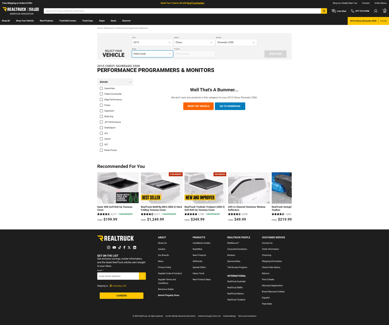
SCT (106, 144)
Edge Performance (113, 99)
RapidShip (197, 249)
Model (218, 37)
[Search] (324, 11)
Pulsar (107, 105)
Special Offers (199, 267)
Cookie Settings (229, 316)
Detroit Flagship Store (168, 295)
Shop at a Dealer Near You (345, 3)
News (160, 261)
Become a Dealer (166, 289)
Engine (177, 49)
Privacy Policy (164, 267)
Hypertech (109, 111)
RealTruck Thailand (236, 299)
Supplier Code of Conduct (170, 273)
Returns (265, 273)
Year (134, 37)
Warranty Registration (272, 285)
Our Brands (163, 255)
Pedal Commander (113, 94)
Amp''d (107, 139)
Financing (266, 255)
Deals (113, 20)
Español (266, 297)
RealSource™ (233, 243)
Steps (102, 20)
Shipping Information (272, 261)
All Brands (197, 261)
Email (100, 270)
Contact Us (267, 243)
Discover (126, 20)
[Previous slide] (100, 197)
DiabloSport (109, 127)
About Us (162, 243)
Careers (161, 249)
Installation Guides (201, 243)
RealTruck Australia (236, 281)
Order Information (270, 249)
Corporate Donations (237, 249)
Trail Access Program (237, 267)
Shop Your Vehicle (25, 20)
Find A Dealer (268, 279)
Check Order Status (271, 267)
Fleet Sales (267, 304)
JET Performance (112, 122)
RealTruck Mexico (235, 293)
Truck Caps (87, 20)
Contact (366, 3)
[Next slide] (289, 197)
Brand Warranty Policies (273, 291)
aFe (106, 133)
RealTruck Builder (195, 3)
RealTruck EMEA (235, 287)
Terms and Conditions (247, 316)
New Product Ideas (202, 279)
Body (134, 49)
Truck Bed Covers (67, 20)
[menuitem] (6, 21)
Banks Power (110, 150)
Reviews (231, 255)
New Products (46, 20)
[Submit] (142, 276)
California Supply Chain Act (209, 316)
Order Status (381, 3)
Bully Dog (108, 116)
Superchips (109, 88)
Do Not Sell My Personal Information (181, 316)
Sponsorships (233, 261)
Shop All (6, 20)
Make (176, 37)
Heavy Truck (198, 273)
